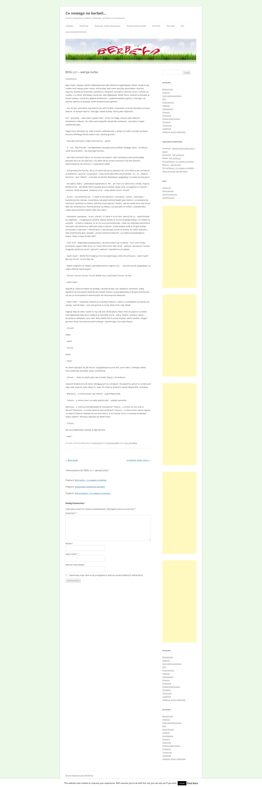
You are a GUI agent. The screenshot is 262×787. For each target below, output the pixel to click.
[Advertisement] (179, 247)
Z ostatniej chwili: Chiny (139, 460)
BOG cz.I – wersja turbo (171, 165)
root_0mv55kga (130, 443)
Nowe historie (168, 102)
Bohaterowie (167, 89)
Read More (192, 783)
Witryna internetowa (75, 564)
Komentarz (71, 513)
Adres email (72, 554)
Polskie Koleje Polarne (136, 26)
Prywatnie (83, 26)
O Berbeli (69, 26)
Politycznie (166, 115)
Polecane (170, 26)
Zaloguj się (166, 188)
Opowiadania (167, 109)
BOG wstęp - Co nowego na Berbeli (91, 480)
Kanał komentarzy (169, 194)
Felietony (156, 26)
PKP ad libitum (178, 155)
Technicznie (96, 443)
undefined (166, 128)
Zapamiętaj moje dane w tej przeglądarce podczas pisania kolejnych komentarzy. (106, 575)
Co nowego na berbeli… (86, 13)
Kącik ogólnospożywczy (76, 32)
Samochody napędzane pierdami (90, 486)
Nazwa (69, 543)
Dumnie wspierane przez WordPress (79, 775)
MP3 (182, 26)
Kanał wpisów (167, 191)
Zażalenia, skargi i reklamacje (107, 26)
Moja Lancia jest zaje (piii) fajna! (174, 171)
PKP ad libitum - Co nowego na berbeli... (93, 493)
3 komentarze (71, 78)
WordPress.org (168, 197)
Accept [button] (182, 783)
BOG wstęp (72, 460)
